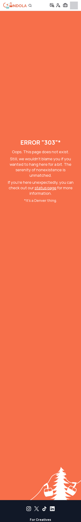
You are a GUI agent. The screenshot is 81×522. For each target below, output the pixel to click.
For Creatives (40, 519)
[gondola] (15, 5)
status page (45, 187)
